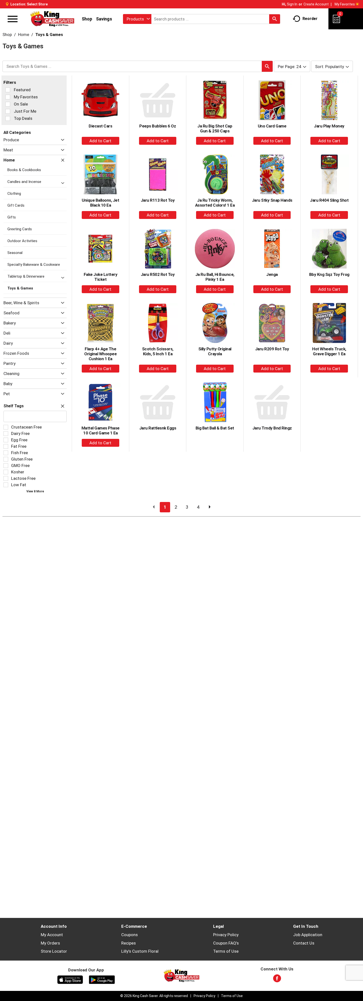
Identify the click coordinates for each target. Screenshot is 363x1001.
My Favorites (345, 4)
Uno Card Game (272, 126)
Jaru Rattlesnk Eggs (157, 428)
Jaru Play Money (329, 126)
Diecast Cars (100, 126)
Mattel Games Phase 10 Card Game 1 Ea (100, 430)
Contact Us (303, 943)
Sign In (292, 4)
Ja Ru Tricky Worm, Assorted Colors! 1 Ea (215, 203)
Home (23, 34)
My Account (52, 934)
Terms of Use (226, 951)
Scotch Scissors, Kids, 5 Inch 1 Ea (157, 351)
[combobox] (137, 19)
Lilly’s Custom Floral (140, 951)
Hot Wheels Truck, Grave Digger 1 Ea (329, 351)
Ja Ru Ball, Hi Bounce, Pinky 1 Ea (214, 277)
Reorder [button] (310, 18)
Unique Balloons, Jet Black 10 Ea (100, 203)
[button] (61, 140)
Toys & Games (49, 34)
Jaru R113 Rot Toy (158, 200)
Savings (104, 18)
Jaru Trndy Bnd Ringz (272, 428)
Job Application (307, 934)
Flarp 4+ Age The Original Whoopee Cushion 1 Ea (100, 353)
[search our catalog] (274, 19)
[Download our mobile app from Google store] (102, 979)
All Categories (17, 132)
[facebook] (277, 979)
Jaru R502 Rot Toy (158, 274)
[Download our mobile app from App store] (70, 979)
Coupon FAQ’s (226, 943)
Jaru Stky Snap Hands (272, 200)
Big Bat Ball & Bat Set (215, 428)
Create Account (316, 4)
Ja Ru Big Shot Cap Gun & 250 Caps (214, 128)
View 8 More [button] (35, 491)
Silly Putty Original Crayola (214, 351)
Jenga (272, 274)
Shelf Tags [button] (13, 406)
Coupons (129, 934)
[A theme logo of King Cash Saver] (52, 19)
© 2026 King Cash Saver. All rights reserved (154, 996)
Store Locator (54, 951)
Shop (87, 18)
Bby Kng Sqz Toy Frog (329, 274)
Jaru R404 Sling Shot (329, 200)
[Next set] (209, 507)
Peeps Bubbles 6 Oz (157, 126)
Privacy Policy (226, 934)
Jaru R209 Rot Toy (272, 348)
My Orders (50, 943)
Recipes (128, 943)
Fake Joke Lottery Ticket (101, 277)
